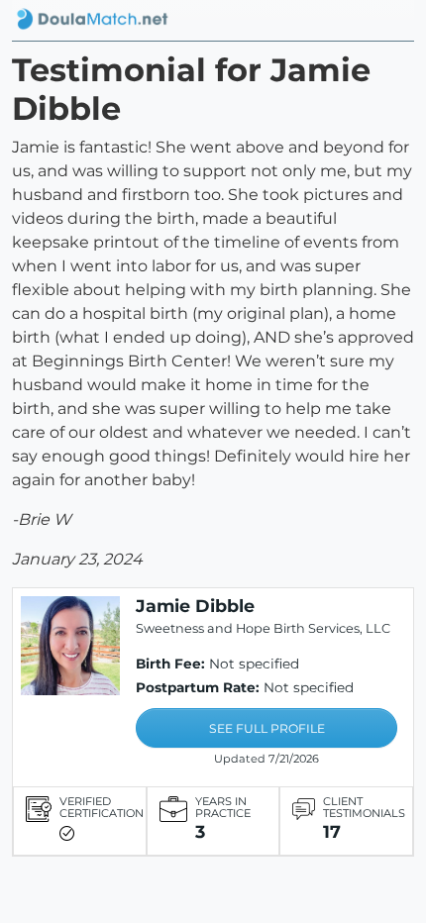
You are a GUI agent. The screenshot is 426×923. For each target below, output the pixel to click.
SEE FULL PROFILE (267, 728)
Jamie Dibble (195, 605)
